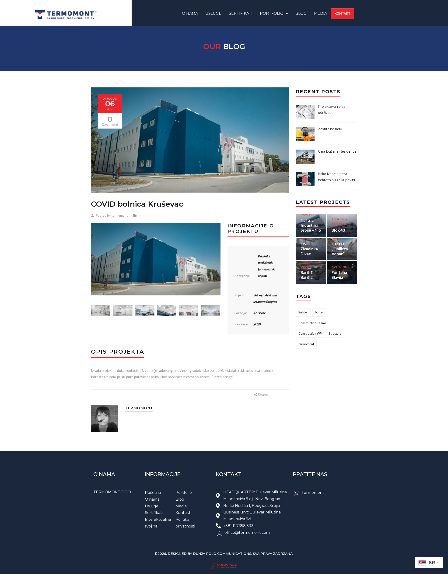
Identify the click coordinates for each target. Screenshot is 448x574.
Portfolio (272, 13)
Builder (303, 312)
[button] (274, 13)
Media (320, 13)
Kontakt (342, 13)
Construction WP (310, 333)
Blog (301, 13)
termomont (306, 344)
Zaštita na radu (330, 129)
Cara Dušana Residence (337, 151)
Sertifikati (240, 13)
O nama (190, 13)
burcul (319, 312)
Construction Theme (312, 323)
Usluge (213, 13)
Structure (335, 333)
